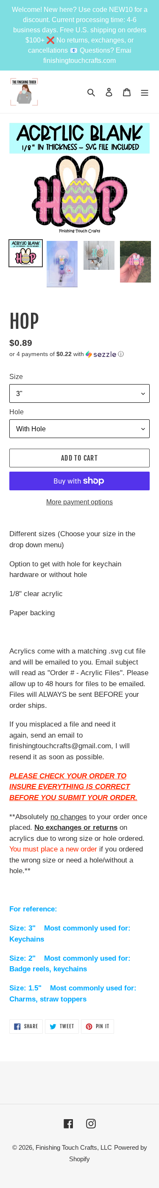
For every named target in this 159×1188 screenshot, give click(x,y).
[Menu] (144, 92)
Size (16, 376)
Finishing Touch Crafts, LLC (74, 1147)
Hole (16, 412)
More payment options (79, 502)
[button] (66, 354)
